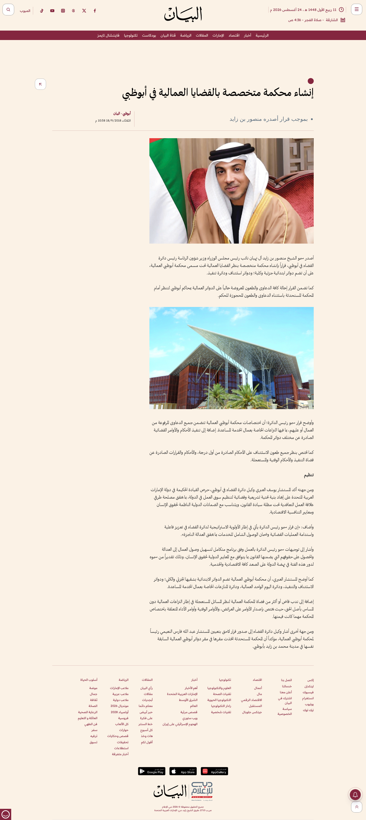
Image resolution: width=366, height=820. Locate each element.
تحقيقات (122, 742)
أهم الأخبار (191, 688)
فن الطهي (90, 724)
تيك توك (308, 710)
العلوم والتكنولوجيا (219, 688)
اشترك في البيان (285, 700)
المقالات (202, 35)
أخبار (247, 35)
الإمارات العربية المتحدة (182, 694)
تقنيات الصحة (222, 694)
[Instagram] (63, 11)
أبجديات (147, 700)
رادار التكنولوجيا (221, 706)
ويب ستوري (190, 718)
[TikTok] (42, 11)
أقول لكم (147, 742)
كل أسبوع (146, 730)
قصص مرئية (189, 712)
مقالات (148, 694)
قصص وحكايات (117, 736)
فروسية (123, 718)
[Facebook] (95, 11)
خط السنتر (145, 724)
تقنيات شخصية (221, 712)
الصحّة (93, 706)
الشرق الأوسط (188, 700)
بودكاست (149, 35)
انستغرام (308, 698)
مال (259, 694)
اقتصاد (234, 35)
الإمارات (218, 35)
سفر (94, 730)
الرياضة (185, 35)
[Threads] (73, 11)
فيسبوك (308, 692)
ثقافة (93, 700)
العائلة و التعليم (87, 718)
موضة (93, 688)
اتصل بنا (286, 680)
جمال (93, 694)
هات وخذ (147, 736)
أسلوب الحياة (88, 680)
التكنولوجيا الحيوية (219, 700)
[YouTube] (52, 11)
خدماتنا (287, 686)
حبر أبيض (146, 712)
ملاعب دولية (120, 700)
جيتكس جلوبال (252, 712)
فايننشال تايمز (108, 35)
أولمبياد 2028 (119, 712)
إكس (310, 680)
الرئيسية (262, 35)
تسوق (93, 742)
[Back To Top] (356, 807)
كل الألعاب (121, 724)
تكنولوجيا (131, 35)
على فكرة (146, 718)
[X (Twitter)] (84, 11)
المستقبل (255, 706)
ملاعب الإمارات (119, 688)
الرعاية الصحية (87, 712)
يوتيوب (309, 704)
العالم (193, 706)
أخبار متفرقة (120, 754)
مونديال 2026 (119, 706)
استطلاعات (121, 748)
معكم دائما (146, 706)
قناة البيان (168, 35)
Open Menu (356, 9)
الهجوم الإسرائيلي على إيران (180, 724)
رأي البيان (146, 688)
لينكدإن (309, 686)
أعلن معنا (286, 692)
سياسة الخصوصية (285, 711)
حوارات (123, 730)
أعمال (258, 688)
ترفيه (93, 736)
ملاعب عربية (120, 694)
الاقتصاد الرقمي (251, 700)
